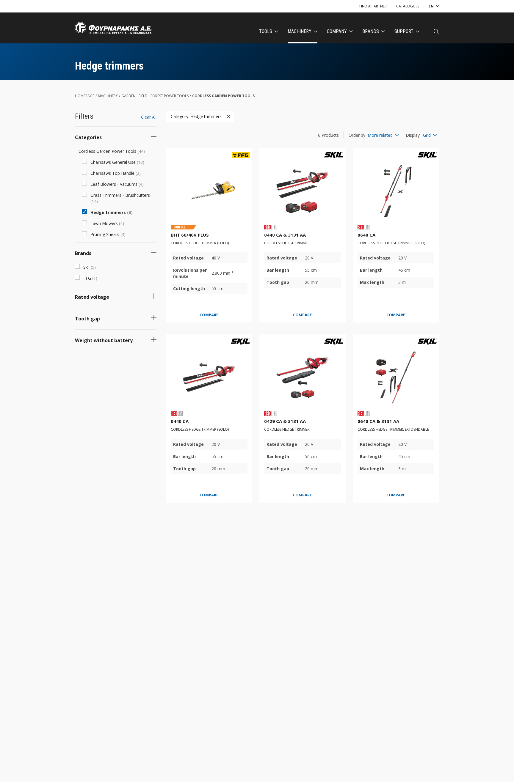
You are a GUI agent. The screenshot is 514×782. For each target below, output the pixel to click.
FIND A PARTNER (373, 6)
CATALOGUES (407, 6)
